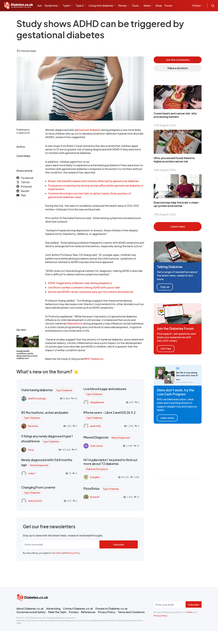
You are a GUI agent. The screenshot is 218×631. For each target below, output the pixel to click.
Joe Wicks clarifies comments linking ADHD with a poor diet (84, 287)
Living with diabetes (101, 5)
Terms (59, 553)
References (88, 612)
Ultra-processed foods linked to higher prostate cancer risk (174, 159)
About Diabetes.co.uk (30, 608)
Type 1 (66, 5)
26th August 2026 (165, 170)
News (147, 5)
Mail (23, 195)
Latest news (177, 226)
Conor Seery (23, 155)
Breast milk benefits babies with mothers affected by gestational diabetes (93, 181)
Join (39, 5)
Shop (158, 5)
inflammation (74, 323)
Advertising (53, 608)
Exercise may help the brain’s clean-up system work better (176, 204)
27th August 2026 (165, 125)
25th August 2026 (165, 214)
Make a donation (178, 68)
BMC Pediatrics (93, 358)
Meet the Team (57, 612)
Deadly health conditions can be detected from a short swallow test (27, 354)
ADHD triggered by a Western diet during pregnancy (80, 283)
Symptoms (51, 5)
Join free (165, 348)
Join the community (178, 59)
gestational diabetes (87, 130)
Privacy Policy (73, 553)
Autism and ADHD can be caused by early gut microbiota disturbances (90, 291)
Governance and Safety (31, 612)
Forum (168, 5)
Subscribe (118, 544)
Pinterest (26, 186)
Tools (135, 5)
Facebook (27, 178)
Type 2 (79, 5)
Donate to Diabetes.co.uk (111, 608)
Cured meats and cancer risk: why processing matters (175, 115)
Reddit (25, 191)
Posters (74, 612)
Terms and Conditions (131, 612)
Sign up (164, 286)
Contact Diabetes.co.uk (78, 608)
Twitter (25, 182)
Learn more (167, 417)
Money (122, 5)
